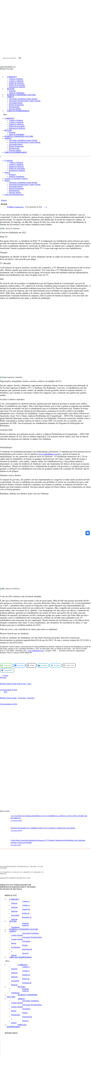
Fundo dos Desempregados (18, 111)
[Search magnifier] (19, 58)
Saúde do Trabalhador (16, 93)
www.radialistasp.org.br (49, 454)
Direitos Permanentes (16, 105)
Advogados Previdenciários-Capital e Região (24, 101)
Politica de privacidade (17, 85)
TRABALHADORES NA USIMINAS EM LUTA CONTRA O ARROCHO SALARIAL (43, 828)
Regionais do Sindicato (17, 87)
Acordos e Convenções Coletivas (21, 95)
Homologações (14, 107)
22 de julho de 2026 (16, 845)
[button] (45, 115)
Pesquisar (12, 91)
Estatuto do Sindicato (16, 83)
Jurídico (10, 97)
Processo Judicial (15, 109)
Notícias (10, 89)
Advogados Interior (16, 103)
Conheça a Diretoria (16, 79)
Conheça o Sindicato (16, 81)
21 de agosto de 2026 (16, 820)
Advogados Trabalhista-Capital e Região (23, 99)
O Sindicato (12, 77)
